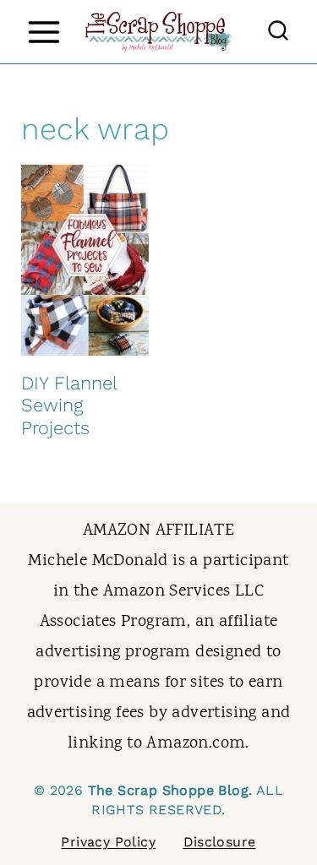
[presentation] (85, 260)
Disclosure (219, 842)
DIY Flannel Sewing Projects (69, 405)
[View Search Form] (278, 32)
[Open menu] (43, 31)
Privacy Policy (108, 842)
